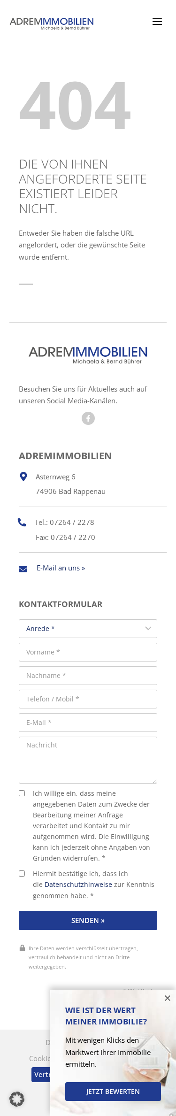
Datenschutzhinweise (78, 884)
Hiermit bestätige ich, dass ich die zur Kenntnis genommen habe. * (93, 885)
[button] (17, 1099)
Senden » (88, 920)
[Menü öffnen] (157, 21)
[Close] (167, 998)
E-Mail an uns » (61, 567)
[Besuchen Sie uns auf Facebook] (88, 418)
